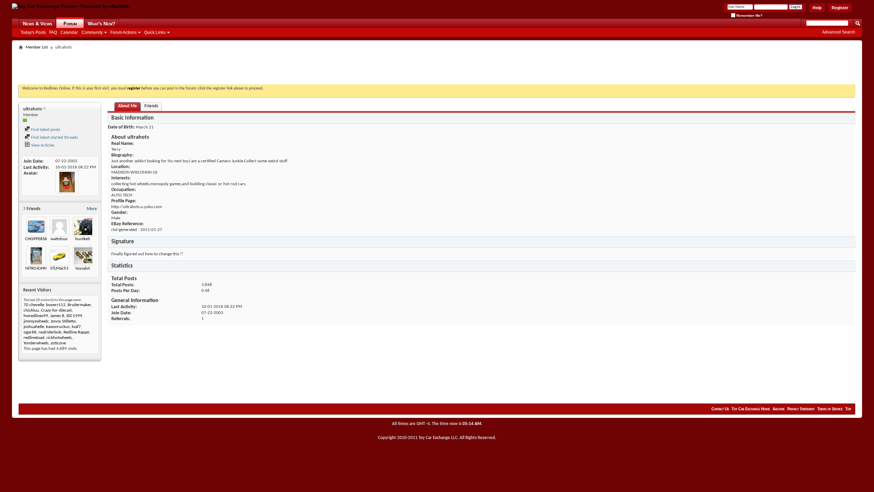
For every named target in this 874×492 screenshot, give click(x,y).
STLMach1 (59, 268)
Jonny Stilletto (63, 321)
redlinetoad (34, 338)
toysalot (82, 268)
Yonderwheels (36, 343)
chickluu (31, 310)
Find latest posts (45, 129)
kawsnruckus (58, 327)
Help (817, 7)
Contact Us (720, 409)
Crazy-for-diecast (56, 310)
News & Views (37, 23)
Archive (779, 409)
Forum (70, 23)
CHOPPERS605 (38, 239)
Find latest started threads (54, 137)
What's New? (101, 23)
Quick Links (155, 32)
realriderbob (50, 332)
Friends (151, 106)
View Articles (42, 145)
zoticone (58, 343)
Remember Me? (748, 15)
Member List (37, 47)
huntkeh (82, 239)
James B (57, 316)
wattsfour (59, 239)
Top (848, 409)
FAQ (53, 32)
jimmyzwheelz (36, 321)
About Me (127, 106)
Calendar (69, 32)
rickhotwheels (59, 338)
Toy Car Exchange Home (751, 409)
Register (840, 7)
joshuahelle (34, 327)
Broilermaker (79, 305)
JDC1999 (74, 316)
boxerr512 (56, 305)
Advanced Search (838, 32)
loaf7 (76, 327)
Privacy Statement (801, 409)
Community (92, 32)
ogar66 (30, 332)
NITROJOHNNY (38, 268)
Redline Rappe (76, 332)
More (92, 209)
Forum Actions (123, 32)
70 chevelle (34, 305)
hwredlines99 (36, 316)
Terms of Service (830, 409)
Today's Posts (33, 32)
